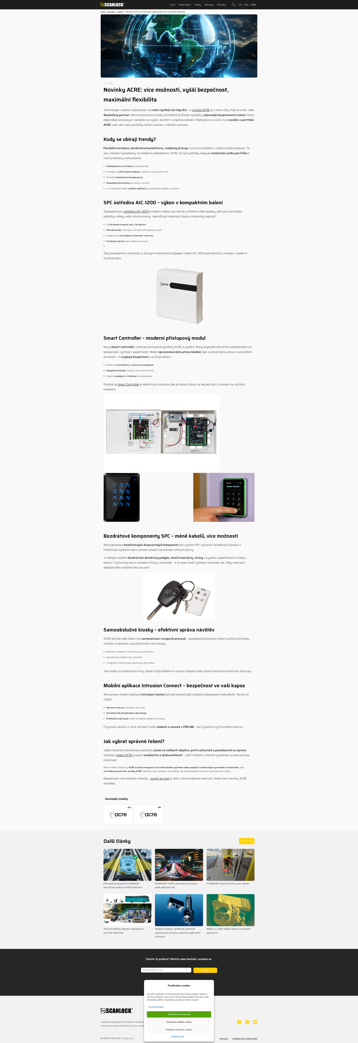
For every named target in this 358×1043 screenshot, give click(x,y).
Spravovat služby (155, 1006)
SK (246, 4)
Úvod (172, 4)
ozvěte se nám (159, 778)
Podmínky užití (177, 1036)
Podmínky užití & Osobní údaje (244, 1038)
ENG (253, 4)
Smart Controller (128, 384)
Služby (197, 4)
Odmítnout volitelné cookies (179, 1022)
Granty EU (224, 1038)
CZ (240, 4)
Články (120, 11)
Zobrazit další (247, 841)
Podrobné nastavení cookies (179, 1029)
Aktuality (209, 4)
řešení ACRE (124, 755)
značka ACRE (201, 110)
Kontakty (221, 4)
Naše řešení (185, 4)
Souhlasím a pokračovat (179, 1014)
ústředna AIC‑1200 (136, 211)
